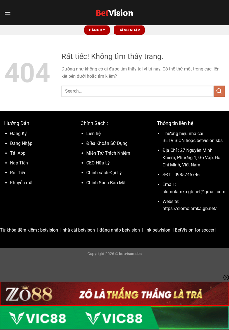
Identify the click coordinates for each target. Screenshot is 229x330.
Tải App (17, 153)
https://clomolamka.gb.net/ (190, 208)
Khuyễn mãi (22, 182)
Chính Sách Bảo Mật (106, 182)
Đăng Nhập (21, 143)
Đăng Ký (18, 133)
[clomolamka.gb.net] (114, 12)
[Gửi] (219, 91)
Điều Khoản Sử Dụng (107, 143)
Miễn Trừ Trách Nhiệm (108, 153)
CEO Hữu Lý (98, 163)
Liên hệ (93, 133)
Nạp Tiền (19, 163)
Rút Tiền (18, 172)
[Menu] (7, 12)
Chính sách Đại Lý (104, 172)
